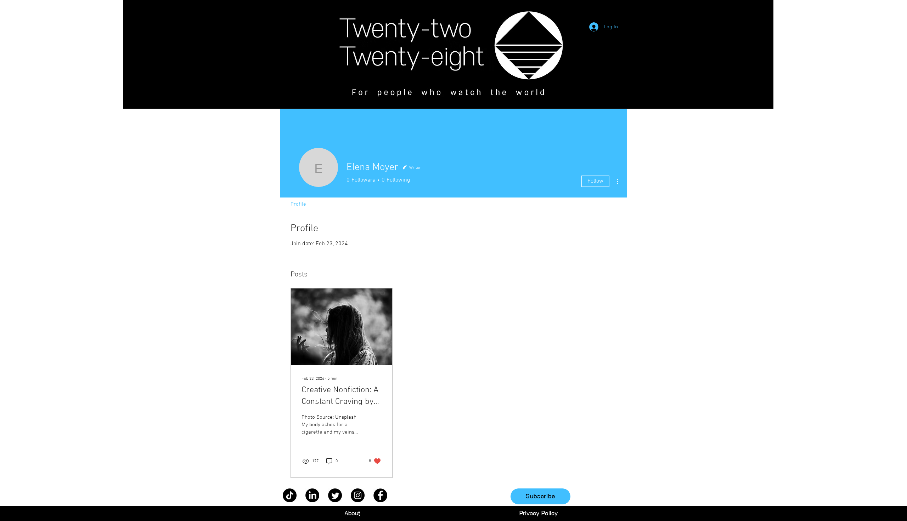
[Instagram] (358, 495)
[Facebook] (380, 495)
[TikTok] (290, 495)
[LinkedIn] (312, 495)
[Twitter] (335, 495)
